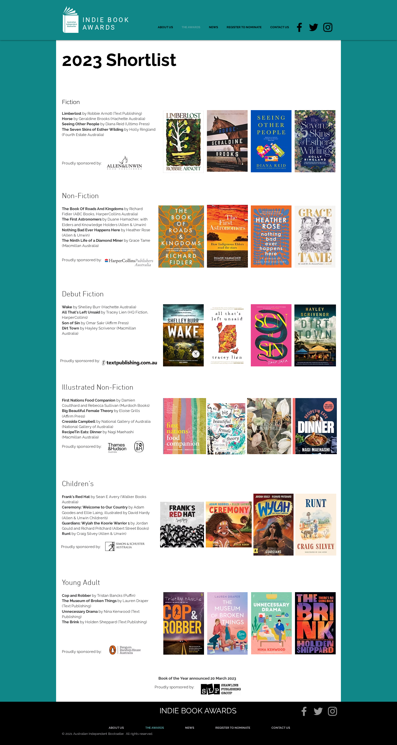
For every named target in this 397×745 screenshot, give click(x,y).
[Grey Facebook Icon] (304, 711)
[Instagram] (328, 27)
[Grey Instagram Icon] (332, 711)
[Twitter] (313, 27)
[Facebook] (299, 27)
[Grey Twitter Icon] (318, 711)
